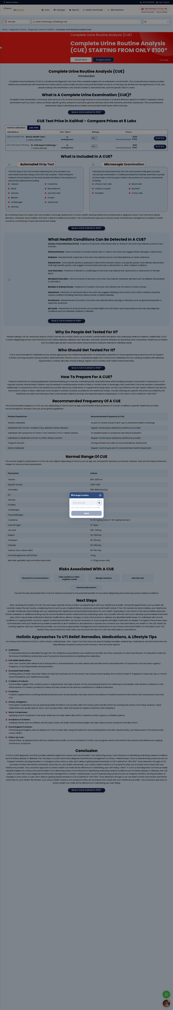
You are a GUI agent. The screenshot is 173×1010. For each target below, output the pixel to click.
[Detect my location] (99, 502)
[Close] (100, 495)
